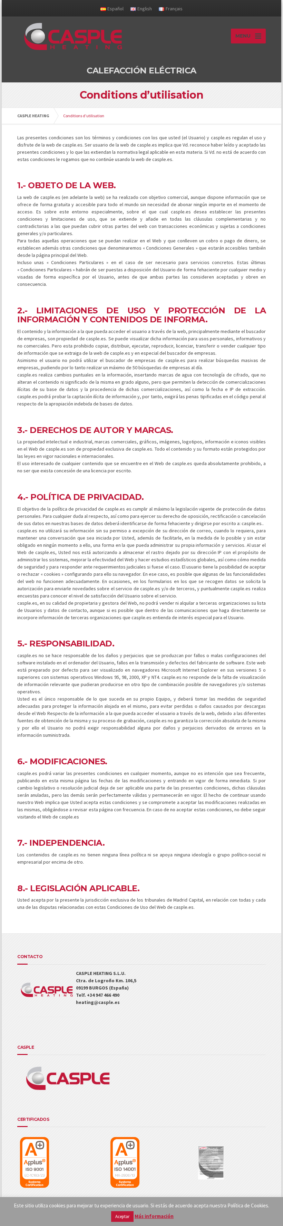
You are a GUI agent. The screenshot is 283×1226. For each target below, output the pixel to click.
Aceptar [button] (122, 1216)
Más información (154, 1216)
